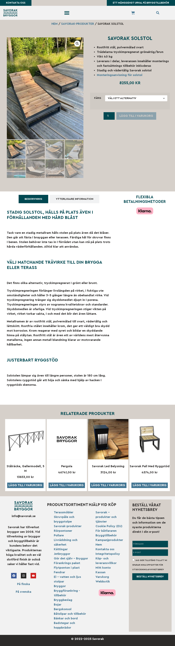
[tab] (33, 199)
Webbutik (103, 581)
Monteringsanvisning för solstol (119, 75)
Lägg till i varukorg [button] (25, 485)
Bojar (57, 604)
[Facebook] (14, 575)
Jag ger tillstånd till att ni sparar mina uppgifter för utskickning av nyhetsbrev (149, 564)
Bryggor (60, 586)
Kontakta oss (105, 549)
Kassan (100, 572)
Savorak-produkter (77, 23)
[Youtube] (33, 575)
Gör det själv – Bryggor (71, 558)
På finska (23, 584)
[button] (67, 13)
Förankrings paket (67, 563)
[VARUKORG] (133, 13)
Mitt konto (103, 567)
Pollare (59, 535)
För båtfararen (106, 530)
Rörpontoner (63, 530)
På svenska (23, 591)
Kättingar (61, 549)
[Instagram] (23, 575)
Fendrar (59, 572)
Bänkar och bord (66, 618)
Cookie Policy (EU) (109, 526)
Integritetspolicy (108, 553)
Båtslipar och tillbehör (70, 613)
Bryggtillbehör (106, 535)
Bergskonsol (62, 609)
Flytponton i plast (67, 567)
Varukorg (102, 576)
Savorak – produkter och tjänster (106, 517)
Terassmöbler (63, 512)
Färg (97, 98)
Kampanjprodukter (109, 539)
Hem (54, 23)
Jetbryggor (62, 553)
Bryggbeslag (63, 599)
